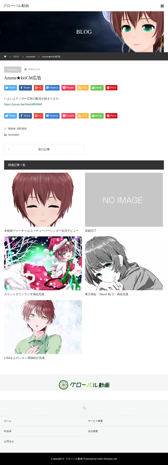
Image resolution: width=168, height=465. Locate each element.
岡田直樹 (22, 128)
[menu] (162, 5)
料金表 (7, 431)
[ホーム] (5, 53)
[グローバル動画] (78, 5)
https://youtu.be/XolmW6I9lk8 (23, 104)
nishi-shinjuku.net (107, 458)
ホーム (7, 421)
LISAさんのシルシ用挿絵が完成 (24, 358)
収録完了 (90, 230)
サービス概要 (95, 421)
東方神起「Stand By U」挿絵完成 (106, 294)
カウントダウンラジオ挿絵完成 (24, 294)
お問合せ (9, 441)
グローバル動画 (74, 458)
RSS (84, 407)
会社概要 (93, 431)
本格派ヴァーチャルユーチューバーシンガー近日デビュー (41, 230)
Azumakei (12, 69)
